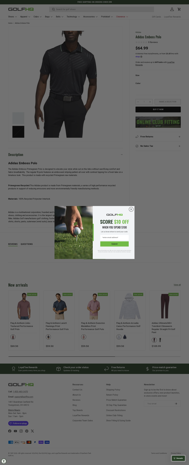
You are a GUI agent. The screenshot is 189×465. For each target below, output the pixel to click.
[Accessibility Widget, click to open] (3, 461)
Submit (114, 244)
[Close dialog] (131, 209)
